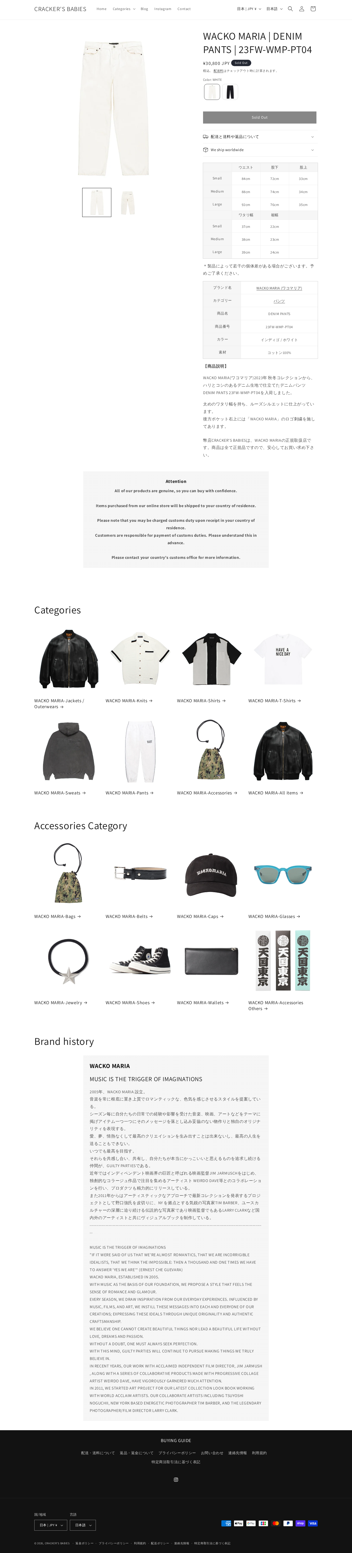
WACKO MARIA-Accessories (204, 793)
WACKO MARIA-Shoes (127, 1002)
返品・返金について (137, 1453)
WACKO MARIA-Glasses (271, 916)
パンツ (279, 301)
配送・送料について (98, 1453)
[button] (124, 8)
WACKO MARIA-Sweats (57, 793)
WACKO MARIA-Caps (197, 916)
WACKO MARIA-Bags (55, 916)
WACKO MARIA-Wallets (200, 1002)
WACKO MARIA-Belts (126, 916)
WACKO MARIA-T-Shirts (272, 701)
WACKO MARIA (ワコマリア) (279, 288)
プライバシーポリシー (177, 1453)
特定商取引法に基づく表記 (212, 1543)
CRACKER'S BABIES (57, 1543)
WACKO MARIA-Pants (127, 793)
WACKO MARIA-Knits (126, 701)
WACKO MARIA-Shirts (198, 701)
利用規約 (259, 1453)
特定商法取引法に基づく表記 (176, 1462)
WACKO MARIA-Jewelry (58, 1002)
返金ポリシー (85, 1543)
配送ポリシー (160, 1543)
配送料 (218, 71)
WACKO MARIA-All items (273, 793)
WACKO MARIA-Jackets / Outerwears (59, 703)
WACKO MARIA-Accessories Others (275, 1005)
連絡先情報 (237, 1453)
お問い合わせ (212, 1453)
